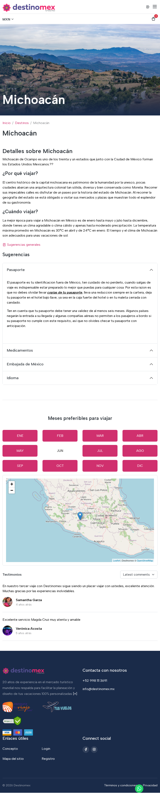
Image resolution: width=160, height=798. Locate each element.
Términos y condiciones (120, 785)
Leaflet (116, 560)
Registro (48, 759)
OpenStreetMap (145, 560)
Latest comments (136, 574)
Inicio (6, 123)
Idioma (13, 378)
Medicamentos (20, 350)
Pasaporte (16, 269)
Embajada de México (25, 364)
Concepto (10, 749)
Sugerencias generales (23, 245)
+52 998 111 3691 (94, 681)
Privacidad (150, 785)
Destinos (22, 123)
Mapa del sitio (13, 759)
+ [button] (11, 484)
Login (46, 749)
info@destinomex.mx (98, 689)
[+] (75, 694)
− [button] (11, 490)
